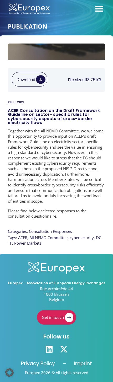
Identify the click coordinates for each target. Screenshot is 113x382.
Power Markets (27, 243)
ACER (22, 237)
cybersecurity (82, 237)
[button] (9, 372)
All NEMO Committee (48, 237)
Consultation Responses (50, 231)
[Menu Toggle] (99, 8)
